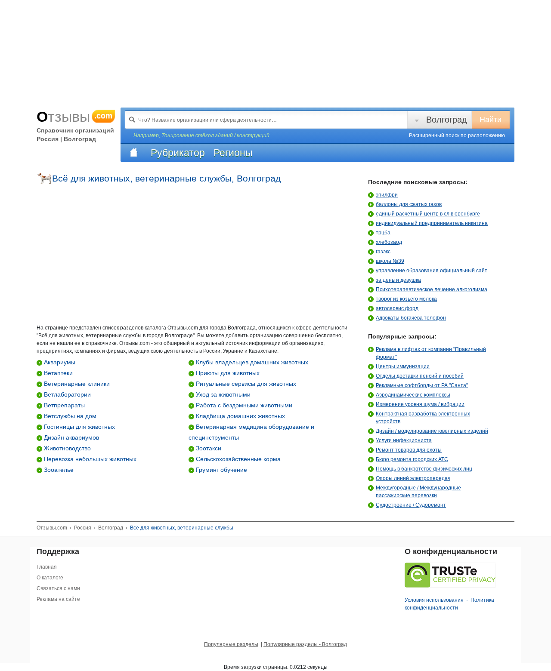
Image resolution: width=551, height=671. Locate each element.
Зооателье (58, 469)
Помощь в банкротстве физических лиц (424, 469)
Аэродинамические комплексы (413, 395)
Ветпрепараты (63, 405)
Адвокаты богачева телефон (411, 318)
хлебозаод (389, 242)
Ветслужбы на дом (69, 415)
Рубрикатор (178, 152)
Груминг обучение (220, 469)
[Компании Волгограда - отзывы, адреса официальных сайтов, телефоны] (133, 153)
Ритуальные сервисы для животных (245, 383)
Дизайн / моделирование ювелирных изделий (432, 431)
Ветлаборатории (66, 394)
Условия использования (434, 600)
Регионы (233, 152)
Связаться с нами (58, 588)
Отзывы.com (52, 528)
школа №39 (390, 261)
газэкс (383, 252)
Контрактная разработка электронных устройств (423, 418)
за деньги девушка (398, 280)
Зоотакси (207, 448)
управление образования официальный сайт (431, 271)
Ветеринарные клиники (76, 383)
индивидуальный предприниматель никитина (432, 223)
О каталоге (50, 578)
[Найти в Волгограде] (132, 119)
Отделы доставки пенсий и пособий (420, 376)
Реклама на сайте (58, 599)
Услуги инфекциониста (404, 440)
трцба (383, 233)
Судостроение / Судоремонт (411, 505)
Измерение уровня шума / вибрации (420, 404)
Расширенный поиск (457, 135)
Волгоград (446, 119)
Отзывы (74, 116)
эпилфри (387, 195)
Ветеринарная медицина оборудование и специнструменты (251, 432)
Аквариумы (58, 362)
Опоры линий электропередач (413, 478)
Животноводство (66, 448)
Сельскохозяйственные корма (237, 459)
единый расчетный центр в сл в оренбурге (428, 214)
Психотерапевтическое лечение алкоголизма (431, 289)
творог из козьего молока (406, 299)
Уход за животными (222, 394)
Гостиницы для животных (78, 426)
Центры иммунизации (403, 366)
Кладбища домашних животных (239, 415)
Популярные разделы (231, 644)
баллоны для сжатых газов (409, 204)
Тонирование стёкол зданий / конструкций (215, 135)
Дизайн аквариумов (70, 437)
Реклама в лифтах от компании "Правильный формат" (431, 353)
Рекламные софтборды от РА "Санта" (422, 385)
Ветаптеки (57, 372)
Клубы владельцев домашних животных (251, 362)
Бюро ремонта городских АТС (412, 459)
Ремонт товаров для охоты (409, 450)
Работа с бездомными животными (243, 405)
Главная (47, 567)
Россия (82, 528)
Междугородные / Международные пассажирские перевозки (418, 492)
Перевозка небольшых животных (89, 459)
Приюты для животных (227, 372)
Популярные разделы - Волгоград (305, 644)
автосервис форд (397, 308)
